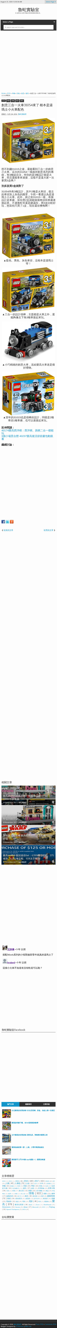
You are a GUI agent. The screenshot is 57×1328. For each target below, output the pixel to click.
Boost (38, 1204)
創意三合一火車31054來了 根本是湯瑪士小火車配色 (27, 107)
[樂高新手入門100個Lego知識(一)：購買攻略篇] (6, 1166)
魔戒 (31, 1204)
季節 (33, 1186)
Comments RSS (50, 1324)
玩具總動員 (16, 1188)
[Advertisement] (28, 61)
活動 (8, 1191)
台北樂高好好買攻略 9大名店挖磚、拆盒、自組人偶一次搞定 (33, 1110)
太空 (35, 1183)
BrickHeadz (48, 1204)
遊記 (17, 1201)
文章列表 (46, 1104)
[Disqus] (28, 904)
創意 (17, 100)
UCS (24, 1209)
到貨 (18, 1186)
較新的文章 (8, 530)
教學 (53, 1193)
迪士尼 (21, 1191)
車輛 (8, 100)
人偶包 (18, 1183)
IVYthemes (20, 1326)
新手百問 (37, 1198)
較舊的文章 (48, 530)
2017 (37, 1181)
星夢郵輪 (41, 1188)
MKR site (28, 1326)
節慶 (53, 1198)
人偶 (7, 1183)
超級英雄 (51, 1196)
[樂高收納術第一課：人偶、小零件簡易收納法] (6, 1154)
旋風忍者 (9, 1196)
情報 (13, 100)
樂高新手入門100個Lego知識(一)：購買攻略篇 (28, 1159)
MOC (44, 1207)
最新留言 (28, 1104)
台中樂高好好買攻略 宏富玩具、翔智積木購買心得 (30, 1135)
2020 (48, 1181)
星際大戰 (51, 1188)
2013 (10, 1181)
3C (54, 1181)
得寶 (16, 1193)
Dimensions (6, 1207)
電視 (24, 1201)
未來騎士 (49, 1183)
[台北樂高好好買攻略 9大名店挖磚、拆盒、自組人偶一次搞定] (6, 1117)
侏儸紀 (12, 1186)
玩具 (47, 1186)
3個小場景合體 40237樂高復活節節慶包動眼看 (27, 437)
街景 (42, 1196)
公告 (28, 1183)
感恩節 (28, 1198)
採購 (45, 1193)
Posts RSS (40, 1324)
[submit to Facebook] (3, 521)
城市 (25, 1188)
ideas (26, 1207)
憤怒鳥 (46, 1201)
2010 (4, 1181)
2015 (17, 1181)
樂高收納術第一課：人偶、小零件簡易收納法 (28, 1147)
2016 (3, 100)
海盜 (47, 1191)
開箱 (9, 1198)
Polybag (52, 1207)
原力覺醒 (39, 1191)
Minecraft (35, 1207)
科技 (14, 1191)
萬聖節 (45, 1198)
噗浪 (39, 1201)
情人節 (23, 1193)
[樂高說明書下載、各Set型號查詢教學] (6, 1130)
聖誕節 (9, 1201)
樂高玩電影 (19, 1204)
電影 (31, 1201)
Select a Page (8, 22)
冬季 (41, 1183)
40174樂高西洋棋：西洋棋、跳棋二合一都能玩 (27, 432)
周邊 (25, 1186)
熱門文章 (10, 1104)
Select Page (50, 2)
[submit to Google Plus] (11, 521)
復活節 (35, 1196)
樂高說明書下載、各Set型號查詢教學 (25, 1123)
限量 (30, 1191)
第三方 (20, 1196)
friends (17, 1207)
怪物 (41, 1186)
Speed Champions (12, 1209)
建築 (33, 1188)
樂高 (22, 100)
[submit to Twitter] (7, 521)
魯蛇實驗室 (28, 9)
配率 (10, 1193)
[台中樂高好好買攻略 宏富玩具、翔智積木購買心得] (6, 1142)
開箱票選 (19, 1198)
